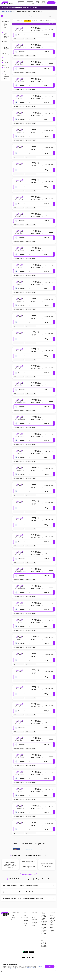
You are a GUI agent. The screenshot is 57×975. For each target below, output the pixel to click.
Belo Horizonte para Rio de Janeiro (44, 939)
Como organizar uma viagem (35, 927)
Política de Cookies (24, 972)
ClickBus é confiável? (52, 931)
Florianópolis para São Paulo (44, 946)
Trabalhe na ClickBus (26, 922)
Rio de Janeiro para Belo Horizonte (44, 935)
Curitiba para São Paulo (43, 925)
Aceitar (49, 966)
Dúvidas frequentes (52, 915)
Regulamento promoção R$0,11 (52, 921)
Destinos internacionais (52, 925)
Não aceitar (40, 966)
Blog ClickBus (26, 925)
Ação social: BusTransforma (27, 927)
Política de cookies (31, 967)
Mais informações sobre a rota (28, 874)
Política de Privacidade (14, 972)
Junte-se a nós (27, 929)
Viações (34, 917)
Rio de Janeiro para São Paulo (44, 928)
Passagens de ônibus (6, 11)
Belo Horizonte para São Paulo (44, 922)
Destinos (34, 914)
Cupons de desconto (34, 923)
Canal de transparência (52, 928)
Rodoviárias (34, 916)
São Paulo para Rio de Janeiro (44, 916)
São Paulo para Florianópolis (44, 943)
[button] (51, 29)
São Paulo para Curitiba (44, 919)
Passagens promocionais (35, 920)
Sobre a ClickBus (25, 915)
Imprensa (26, 917)
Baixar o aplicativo (26, 919)
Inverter (35, 7)
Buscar (51, 3)
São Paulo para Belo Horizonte (44, 931)
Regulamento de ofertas (52, 918)
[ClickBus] (7, 2)
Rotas (13, 11)
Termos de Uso (32, 972)
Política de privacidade (13, 968)
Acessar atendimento (14, 918)
